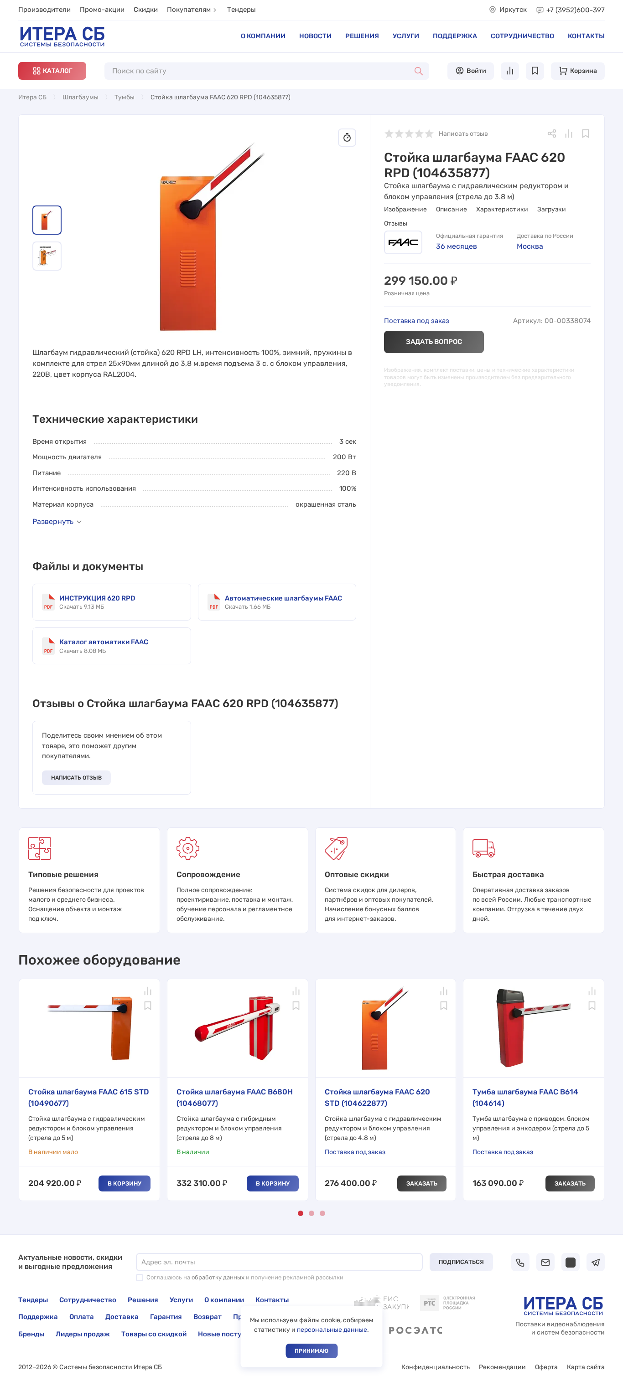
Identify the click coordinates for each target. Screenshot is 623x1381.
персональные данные (332, 1330)
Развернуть (52, 521)
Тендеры (241, 9)
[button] (52, 71)
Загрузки (551, 209)
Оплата (81, 1317)
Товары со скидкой (154, 1334)
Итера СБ (32, 97)
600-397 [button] (575, 10)
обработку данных (218, 1277)
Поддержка (455, 36)
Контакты (586, 36)
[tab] (47, 220)
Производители (44, 9)
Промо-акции (102, 9)
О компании (263, 36)
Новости (315, 36)
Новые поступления (232, 1334)
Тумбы (124, 97)
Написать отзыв (76, 778)
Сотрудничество (522, 36)
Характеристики (502, 209)
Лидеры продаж (83, 1334)
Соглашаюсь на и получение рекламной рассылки (244, 1277)
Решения (362, 36)
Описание (451, 209)
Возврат (207, 1317)
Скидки (146, 9)
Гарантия (166, 1317)
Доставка (122, 1317)
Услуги (406, 36)
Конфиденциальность (435, 1367)
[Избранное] (586, 133)
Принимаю (311, 1351)
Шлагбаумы (80, 97)
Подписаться (461, 1261)
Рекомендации (502, 1367)
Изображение (405, 209)
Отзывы (395, 223)
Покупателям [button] (189, 9)
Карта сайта (586, 1367)
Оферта (546, 1367)
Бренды (31, 1334)
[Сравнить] (569, 133)
